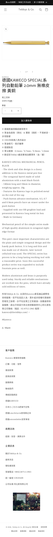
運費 (10, 101)
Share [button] (7, 327)
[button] (5, 10)
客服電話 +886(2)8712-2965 (18, 471)
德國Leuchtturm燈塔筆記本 (18, 413)
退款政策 (44, 527)
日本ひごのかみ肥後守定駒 (17, 407)
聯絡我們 (9, 388)
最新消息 (9, 459)
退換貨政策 (10, 376)
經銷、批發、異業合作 (15, 436)
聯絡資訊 (41, 531)
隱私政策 (14, 531)
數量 (4, 105)
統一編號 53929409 (14, 478)
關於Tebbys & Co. (13, 453)
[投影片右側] (32, 72)
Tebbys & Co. (17, 527)
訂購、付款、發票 (13, 364)
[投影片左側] (21, 72)
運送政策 (9, 370)
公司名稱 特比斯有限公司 (16, 484)
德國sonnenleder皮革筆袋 (17, 419)
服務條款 (9, 382)
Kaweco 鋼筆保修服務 (15, 358)
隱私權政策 (10, 465)
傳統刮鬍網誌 (11, 394)
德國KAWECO (11, 400)
